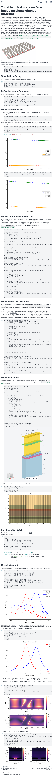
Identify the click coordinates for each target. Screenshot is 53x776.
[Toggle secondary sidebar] (51, 2)
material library (39, 112)
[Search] (48, 2)
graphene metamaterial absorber (17, 62)
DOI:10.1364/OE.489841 (7, 40)
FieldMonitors (45, 314)
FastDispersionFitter (44, 122)
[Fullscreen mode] (43, 2)
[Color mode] (46, 2)
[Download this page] (41, 2)
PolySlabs (30, 224)
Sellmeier (10, 114)
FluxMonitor (13, 312)
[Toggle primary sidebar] (2, 2)
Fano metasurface (33, 62)
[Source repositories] (38, 2)
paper (45, 94)
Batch (30, 532)
